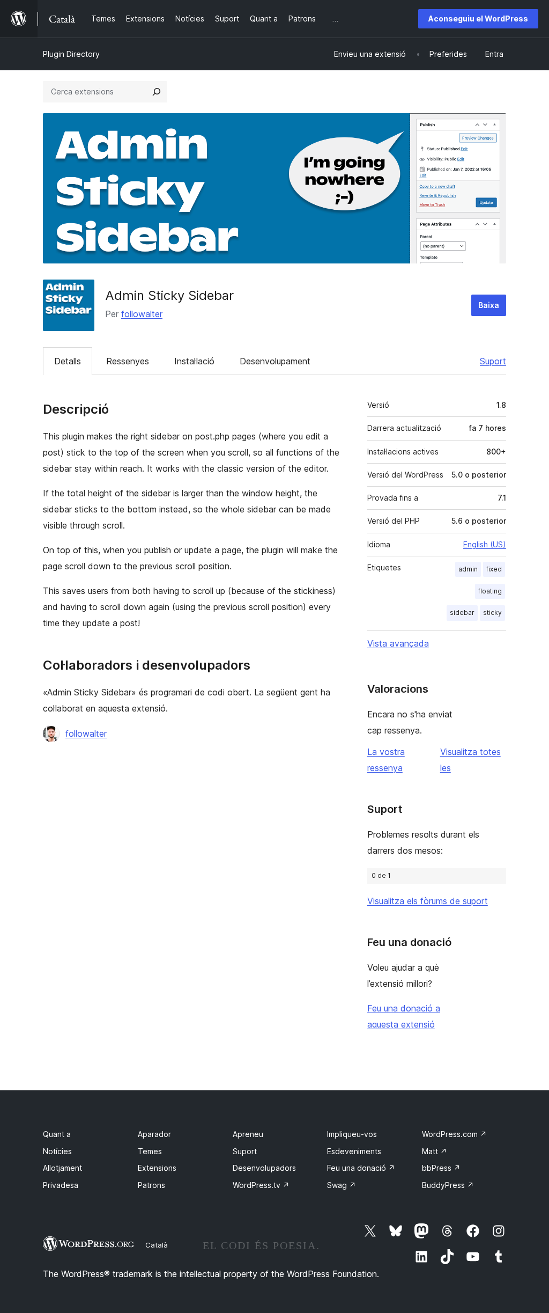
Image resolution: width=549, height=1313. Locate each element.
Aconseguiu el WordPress (478, 18)
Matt (434, 1151)
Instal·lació (194, 361)
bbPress (441, 1167)
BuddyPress (448, 1185)
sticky (492, 612)
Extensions (157, 1167)
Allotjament (62, 1167)
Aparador (154, 1134)
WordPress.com (454, 1134)
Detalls (67, 361)
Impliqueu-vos (352, 1134)
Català (156, 1245)
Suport (493, 361)
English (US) (484, 544)
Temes (150, 1151)
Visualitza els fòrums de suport (427, 901)
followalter (141, 314)
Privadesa (60, 1185)
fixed (494, 569)
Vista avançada (398, 643)
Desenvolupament (275, 361)
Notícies (57, 1151)
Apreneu (248, 1134)
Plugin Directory (71, 53)
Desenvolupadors (264, 1167)
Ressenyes (127, 361)
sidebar (462, 612)
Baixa (488, 305)
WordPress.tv (261, 1185)
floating (490, 591)
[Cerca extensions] (156, 91)
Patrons (151, 1185)
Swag (341, 1185)
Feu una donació (361, 1167)
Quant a (57, 1134)
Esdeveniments (354, 1151)
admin (468, 569)
